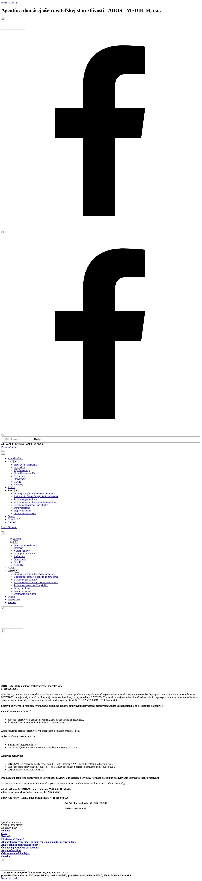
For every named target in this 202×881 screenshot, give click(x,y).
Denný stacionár (22, 507)
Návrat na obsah (9, 878)
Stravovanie (20, 479)
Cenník (11, 516)
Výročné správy (22, 470)
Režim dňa (19, 476)
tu (124, 783)
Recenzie (6, 836)
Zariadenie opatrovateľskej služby (31, 505)
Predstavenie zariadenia (25, 464)
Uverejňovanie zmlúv (24, 473)
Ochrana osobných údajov (15, 853)
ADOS (11, 487)
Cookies (5, 856)
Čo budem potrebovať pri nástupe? (20, 847)
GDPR (17, 481)
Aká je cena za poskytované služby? (20, 844)
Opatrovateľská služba (25, 513)
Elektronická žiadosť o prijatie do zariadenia (36, 496)
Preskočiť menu (9, 447)
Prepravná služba (22, 510)
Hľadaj (37, 439)
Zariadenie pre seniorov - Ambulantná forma (36, 502)
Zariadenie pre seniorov (25, 499)
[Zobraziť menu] (2, 450)
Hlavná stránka (15, 458)
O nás (4, 833)
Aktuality (18, 484)
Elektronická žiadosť (12, 839)
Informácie (19, 467)
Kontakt (12, 522)
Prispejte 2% (14, 519)
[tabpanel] (101, 444)
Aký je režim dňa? (11, 850)
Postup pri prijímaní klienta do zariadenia (34, 493)
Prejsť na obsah (9, 2)
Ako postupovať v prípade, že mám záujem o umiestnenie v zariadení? (38, 842)
